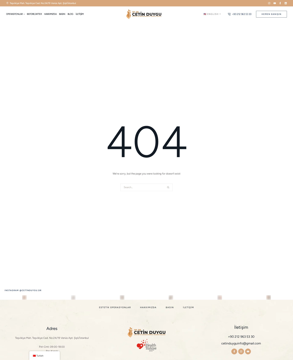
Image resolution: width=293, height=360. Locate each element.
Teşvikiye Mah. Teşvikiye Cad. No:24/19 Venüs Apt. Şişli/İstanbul (52, 337)
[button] (269, 3)
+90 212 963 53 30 (241, 336)
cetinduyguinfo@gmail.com (241, 343)
